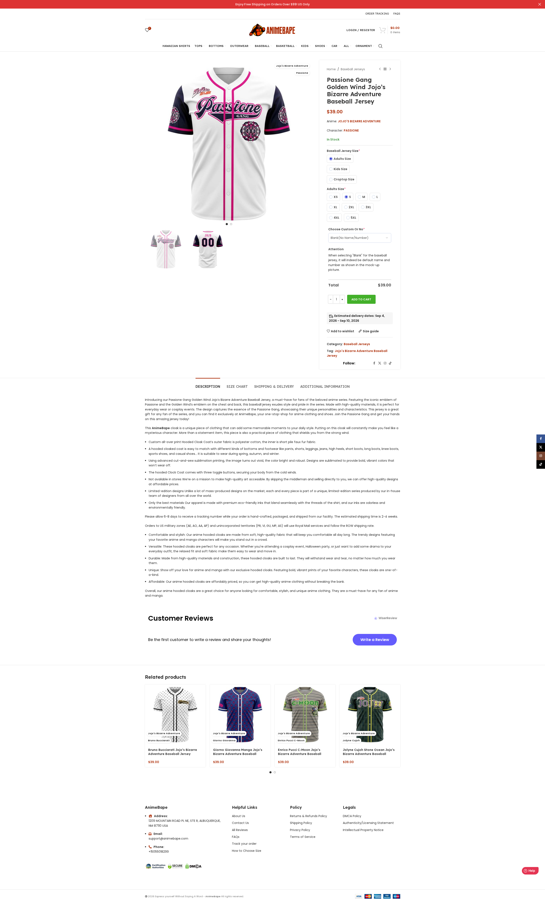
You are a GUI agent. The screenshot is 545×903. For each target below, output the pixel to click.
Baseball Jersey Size (343, 151)
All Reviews (240, 830)
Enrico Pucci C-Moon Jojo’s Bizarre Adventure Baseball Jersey (299, 754)
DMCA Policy (352, 816)
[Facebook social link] (374, 363)
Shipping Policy (301, 823)
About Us (238, 816)
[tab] (208, 384)
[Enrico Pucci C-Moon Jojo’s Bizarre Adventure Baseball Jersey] (305, 714)
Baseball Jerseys (353, 69)
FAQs (235, 837)
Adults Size (336, 189)
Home (331, 69)
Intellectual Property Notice (363, 830)
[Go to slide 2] (231, 224)
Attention (336, 249)
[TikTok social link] (390, 363)
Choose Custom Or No (346, 229)
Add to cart (361, 299)
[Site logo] (272, 30)
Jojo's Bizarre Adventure (359, 121)
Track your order (244, 844)
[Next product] (390, 69)
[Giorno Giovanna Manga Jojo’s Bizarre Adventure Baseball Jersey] (240, 714)
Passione (351, 130)
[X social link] (379, 363)
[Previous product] (379, 69)
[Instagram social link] (385, 363)
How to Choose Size (246, 851)
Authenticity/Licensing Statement (368, 823)
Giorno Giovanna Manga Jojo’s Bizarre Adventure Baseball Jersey (237, 754)
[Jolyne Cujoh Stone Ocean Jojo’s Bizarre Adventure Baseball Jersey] (370, 714)
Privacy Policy (300, 830)
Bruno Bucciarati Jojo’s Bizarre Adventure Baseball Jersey (172, 752)
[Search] (380, 46)
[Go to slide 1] (227, 224)
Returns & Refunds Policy (309, 816)
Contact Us (240, 823)
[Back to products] (385, 69)
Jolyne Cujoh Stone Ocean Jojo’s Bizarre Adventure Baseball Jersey (369, 754)
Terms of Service (302, 837)
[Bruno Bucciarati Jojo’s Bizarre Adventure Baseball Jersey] (175, 714)
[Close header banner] (539, 4)
